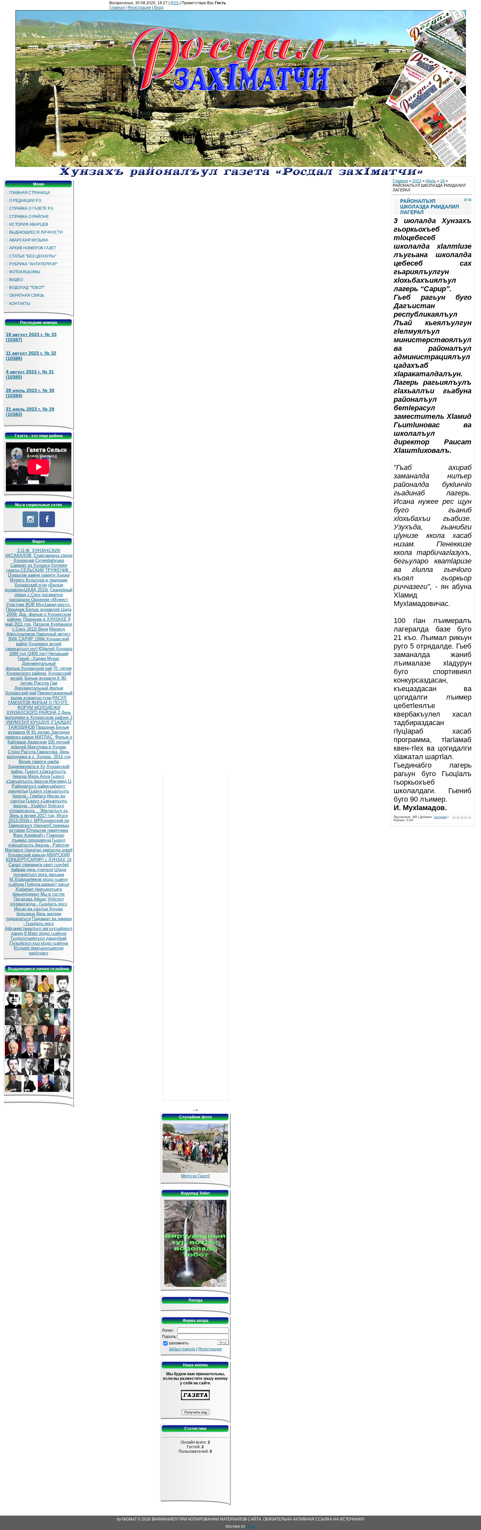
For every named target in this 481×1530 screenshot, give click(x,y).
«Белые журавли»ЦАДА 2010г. (34, 587)
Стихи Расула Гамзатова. (33, 751)
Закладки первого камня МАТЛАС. (37, 734)
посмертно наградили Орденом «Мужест (38, 597)
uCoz (251, 1526)
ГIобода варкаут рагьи (47, 884)
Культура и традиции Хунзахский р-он (41, 582)
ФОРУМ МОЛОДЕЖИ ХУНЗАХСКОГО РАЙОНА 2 (33, 710)
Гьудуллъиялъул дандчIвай (38, 938)
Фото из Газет (195, 1176)
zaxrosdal (440, 817)
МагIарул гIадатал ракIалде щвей (38, 849)
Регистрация (139, 7)
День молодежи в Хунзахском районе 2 (38, 715)
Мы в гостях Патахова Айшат (39, 896)
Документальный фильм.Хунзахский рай (31, 666)
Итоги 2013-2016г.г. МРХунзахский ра (39, 818)
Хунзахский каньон (26, 854)
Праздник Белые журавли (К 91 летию (38, 730)
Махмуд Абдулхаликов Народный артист (39, 631)
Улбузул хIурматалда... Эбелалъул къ (38, 808)
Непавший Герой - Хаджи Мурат (43, 656)
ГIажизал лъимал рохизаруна (38, 838)
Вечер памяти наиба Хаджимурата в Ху (33, 764)
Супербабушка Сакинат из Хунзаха (37, 563)
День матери (48, 913)
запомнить (178, 1343)
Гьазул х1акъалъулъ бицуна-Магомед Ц (38, 779)
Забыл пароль (182, 1349)
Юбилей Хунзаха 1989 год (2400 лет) (40, 651)
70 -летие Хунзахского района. (39, 671)
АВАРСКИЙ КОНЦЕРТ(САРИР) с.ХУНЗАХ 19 (38, 857)
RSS (174, 3)
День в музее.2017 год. (32, 815)
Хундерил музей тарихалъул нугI (33, 646)
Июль (431, 181)
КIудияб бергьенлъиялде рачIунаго (38, 950)
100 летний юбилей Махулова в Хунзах (40, 744)
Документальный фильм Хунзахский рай (34, 690)
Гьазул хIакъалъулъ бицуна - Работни (38, 842)
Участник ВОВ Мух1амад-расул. (38, 604)
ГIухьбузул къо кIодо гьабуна (38, 943)
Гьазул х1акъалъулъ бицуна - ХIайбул (40, 803)
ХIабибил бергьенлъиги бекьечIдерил (37, 892)
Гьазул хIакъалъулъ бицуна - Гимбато (40, 793)
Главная (117, 7)
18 (442, 181)
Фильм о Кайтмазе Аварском (40, 739)
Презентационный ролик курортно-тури (41, 695)
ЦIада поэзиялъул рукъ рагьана (39, 872)
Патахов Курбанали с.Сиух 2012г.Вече (42, 627)
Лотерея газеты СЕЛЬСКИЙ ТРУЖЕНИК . (38, 568)
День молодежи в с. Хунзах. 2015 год (39, 754)
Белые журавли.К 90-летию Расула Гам (43, 680)
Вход (158, 7)
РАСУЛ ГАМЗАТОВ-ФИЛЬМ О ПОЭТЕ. (38, 700)
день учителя (40, 869)
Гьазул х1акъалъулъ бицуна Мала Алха (39, 774)
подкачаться (18, 918)
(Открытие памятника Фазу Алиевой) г (40, 833)
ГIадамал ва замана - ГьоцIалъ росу (47, 921)
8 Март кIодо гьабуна (45, 933)
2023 (416, 181)
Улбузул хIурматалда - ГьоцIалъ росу (38, 901)
